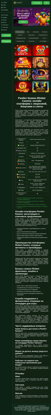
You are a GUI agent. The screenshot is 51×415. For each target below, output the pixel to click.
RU (46, 2)
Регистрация (37, 2)
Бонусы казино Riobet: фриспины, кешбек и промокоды (31, 204)
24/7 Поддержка (6, 41)
